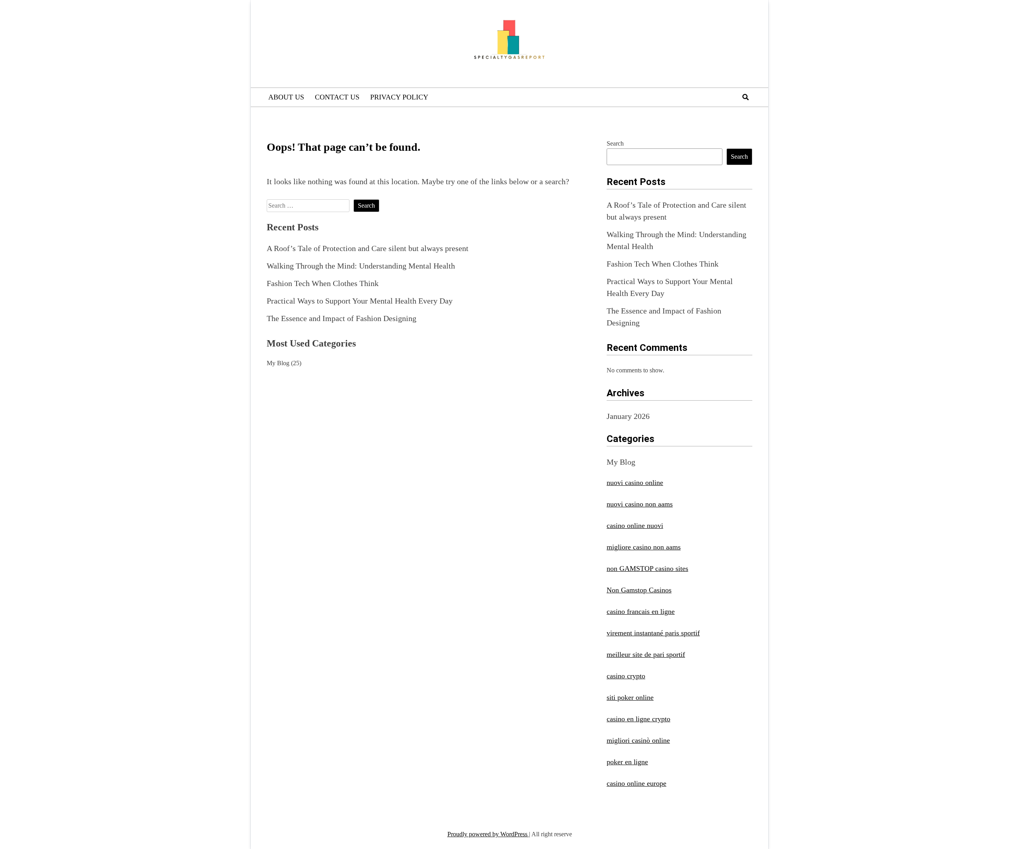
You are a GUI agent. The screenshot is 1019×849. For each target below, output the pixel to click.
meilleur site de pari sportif (646, 654)
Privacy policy (399, 97)
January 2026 (628, 416)
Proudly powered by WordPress (488, 834)
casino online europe (636, 783)
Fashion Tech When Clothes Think (323, 283)
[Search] (745, 97)
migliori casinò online (638, 740)
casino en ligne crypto (638, 719)
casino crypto (626, 676)
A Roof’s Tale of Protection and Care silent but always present (368, 248)
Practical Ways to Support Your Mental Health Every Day (360, 300)
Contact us (337, 97)
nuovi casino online (635, 483)
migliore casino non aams (644, 547)
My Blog (278, 363)
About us (286, 97)
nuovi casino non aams (640, 504)
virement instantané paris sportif (653, 633)
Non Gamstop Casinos (639, 590)
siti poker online (630, 697)
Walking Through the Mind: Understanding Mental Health (361, 265)
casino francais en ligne (641, 611)
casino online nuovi (635, 526)
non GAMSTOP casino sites (647, 568)
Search (615, 143)
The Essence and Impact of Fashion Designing (341, 318)
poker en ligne (627, 762)
